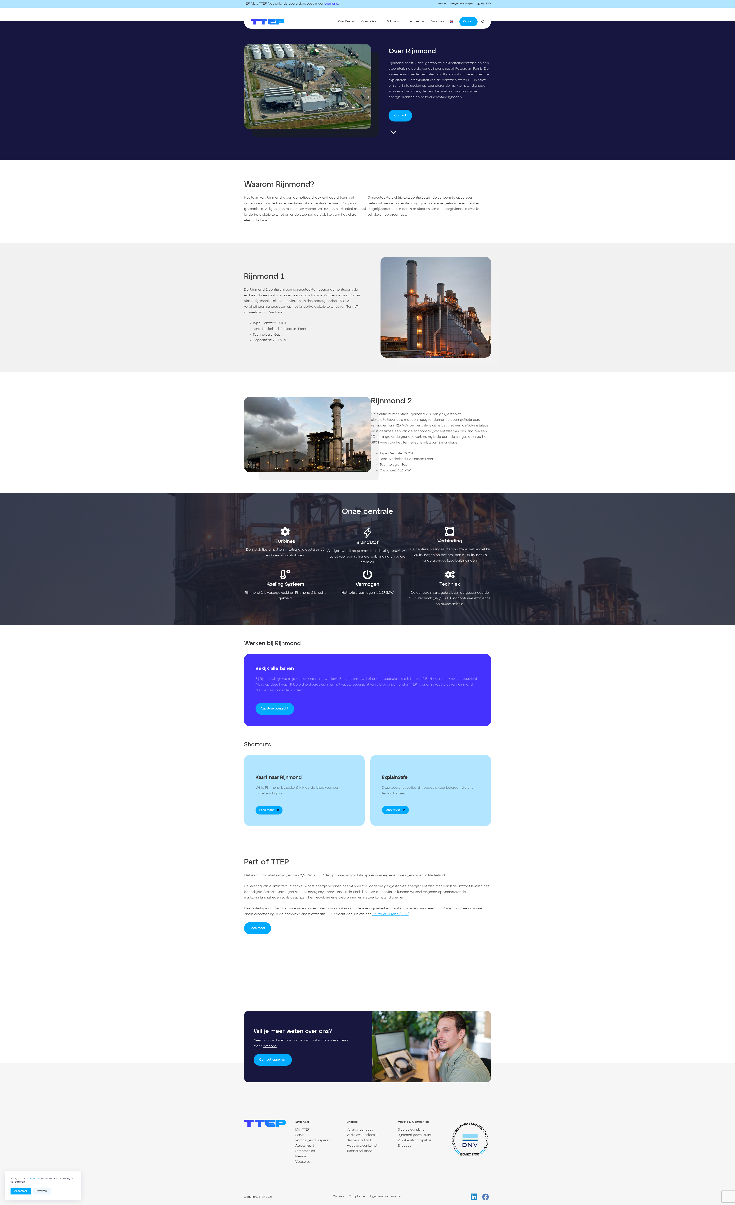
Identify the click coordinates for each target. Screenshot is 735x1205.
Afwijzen (42, 1191)
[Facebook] (485, 1197)
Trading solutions (359, 1151)
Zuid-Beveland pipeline (414, 1140)
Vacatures (437, 21)
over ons (331, 3)
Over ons (344, 21)
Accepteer (20, 1191)
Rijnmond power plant (414, 1135)
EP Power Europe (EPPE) (390, 914)
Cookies (338, 1196)
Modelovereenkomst (362, 1145)
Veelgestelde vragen (461, 3)
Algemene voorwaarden (386, 1196)
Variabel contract (360, 1129)
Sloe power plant (411, 1129)
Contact (468, 21)
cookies (34, 1178)
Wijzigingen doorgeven (312, 1140)
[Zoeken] (482, 21)
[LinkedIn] (474, 1197)
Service (442, 3)
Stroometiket (305, 1151)
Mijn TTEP (486, 3)
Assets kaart (304, 1145)
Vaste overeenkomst (362, 1135)
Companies (368, 21)
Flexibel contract (359, 1140)
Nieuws (300, 1156)
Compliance (357, 1196)
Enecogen (405, 1145)
